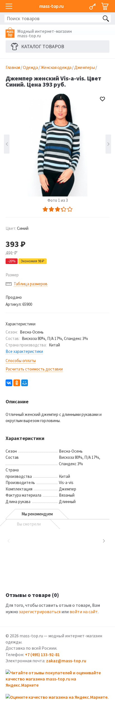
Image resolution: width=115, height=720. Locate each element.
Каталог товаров (42, 46)
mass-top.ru (51, 6)
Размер (12, 274)
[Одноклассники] (16, 382)
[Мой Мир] (24, 382)
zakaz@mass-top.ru (66, 660)
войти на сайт (84, 611)
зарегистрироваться (40, 611)
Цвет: (17, 228)
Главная (13, 67)
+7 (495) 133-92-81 (42, 654)
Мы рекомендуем (37, 514)
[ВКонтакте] (9, 382)
